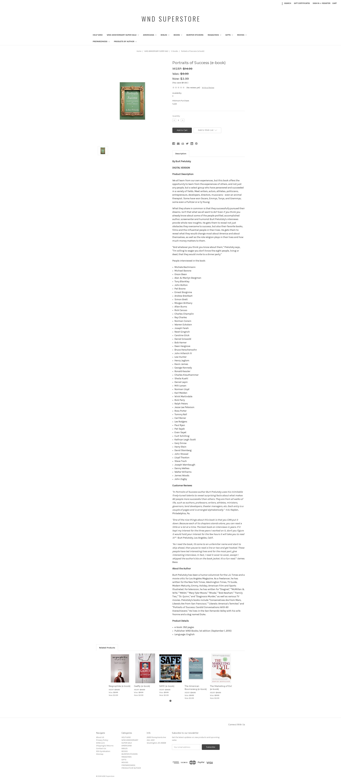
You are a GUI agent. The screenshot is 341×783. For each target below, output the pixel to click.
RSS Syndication (103, 751)
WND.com (100, 743)
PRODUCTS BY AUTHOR (124, 41)
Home (139, 51)
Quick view (120, 666)
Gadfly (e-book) (142, 686)
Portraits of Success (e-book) (192, 51)
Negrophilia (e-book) (120, 686)
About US (100, 737)
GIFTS (228, 35)
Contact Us (101, 748)
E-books (174, 51)
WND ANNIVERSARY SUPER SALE (122, 35)
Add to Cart (120, 671)
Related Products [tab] (107, 647)
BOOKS (177, 35)
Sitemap (99, 754)
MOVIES (241, 35)
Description (180, 153)
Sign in (316, 3)
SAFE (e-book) (166, 686)
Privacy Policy (102, 740)
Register (326, 3)
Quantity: (176, 116)
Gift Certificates (302, 3)
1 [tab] (170, 701)
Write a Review (208, 87)
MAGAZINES (213, 35)
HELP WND (98, 35)
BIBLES (164, 35)
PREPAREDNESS (100, 41)
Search (287, 3)
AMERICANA (149, 35)
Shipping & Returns (104, 746)
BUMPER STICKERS (194, 35)
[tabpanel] (120, 675)
